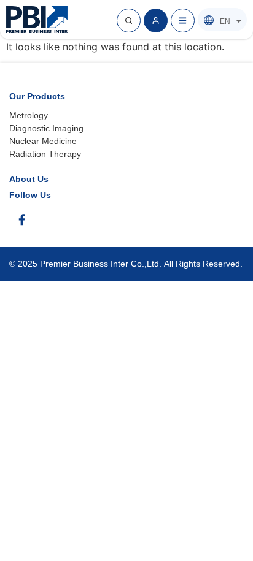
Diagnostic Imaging (46, 128)
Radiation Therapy (45, 154)
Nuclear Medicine (43, 141)
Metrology (28, 115)
